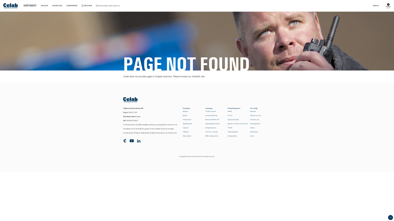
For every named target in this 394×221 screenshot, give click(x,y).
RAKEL (230, 111)
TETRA (230, 128)
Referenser (254, 132)
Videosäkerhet (233, 132)
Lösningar (209, 108)
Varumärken (187, 136)
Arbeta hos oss (255, 115)
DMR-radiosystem (211, 136)
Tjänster (186, 128)
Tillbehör (186, 132)
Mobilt (185, 115)
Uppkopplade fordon (212, 124)
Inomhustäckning (211, 115)
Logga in (376, 5)
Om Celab (44, 5)
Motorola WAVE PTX (212, 120)
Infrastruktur (187, 120)
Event (252, 136)
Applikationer (187, 124)
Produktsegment (234, 108)
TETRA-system (210, 111)
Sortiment (30, 6)
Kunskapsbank (72, 5)
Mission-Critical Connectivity (238, 124)
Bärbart (185, 111)
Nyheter (253, 111)
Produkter (186, 108)
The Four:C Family (211, 132)
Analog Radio (232, 136)
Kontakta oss (57, 5)
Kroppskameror (210, 128)
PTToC (230, 115)
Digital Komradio (233, 120)
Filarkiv (252, 128)
